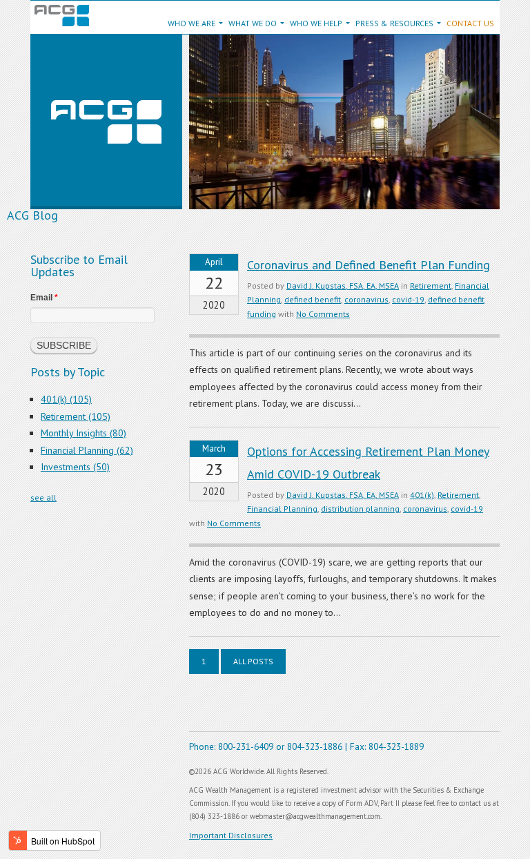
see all (43, 497)
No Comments (323, 314)
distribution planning (360, 508)
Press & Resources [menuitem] (394, 23)
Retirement (430, 285)
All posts (253, 661)
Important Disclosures (231, 835)
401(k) (422, 495)
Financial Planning (282, 508)
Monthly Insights (83, 433)
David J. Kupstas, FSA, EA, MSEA (342, 285)
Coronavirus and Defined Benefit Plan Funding (368, 265)
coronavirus (366, 299)
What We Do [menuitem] (252, 23)
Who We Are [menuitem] (191, 23)
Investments (75, 467)
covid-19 (408, 299)
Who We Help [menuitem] (316, 23)
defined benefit (312, 299)
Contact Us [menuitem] (470, 23)
